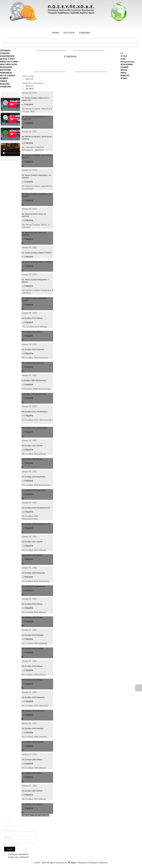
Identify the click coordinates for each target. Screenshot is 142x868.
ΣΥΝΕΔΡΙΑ (5, 53)
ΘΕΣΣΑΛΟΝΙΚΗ (126, 64)
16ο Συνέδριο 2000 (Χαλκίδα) (32, 728)
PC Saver (72, 862)
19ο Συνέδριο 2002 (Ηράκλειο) (32, 697)
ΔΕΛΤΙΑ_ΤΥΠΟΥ (7, 59)
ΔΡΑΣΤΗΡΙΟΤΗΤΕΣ (8, 64)
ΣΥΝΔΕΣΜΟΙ (5, 86)
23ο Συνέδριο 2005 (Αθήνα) (31, 604)
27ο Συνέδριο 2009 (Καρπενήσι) (33, 477)
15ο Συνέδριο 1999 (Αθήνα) (31, 760)
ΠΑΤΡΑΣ (123, 78)
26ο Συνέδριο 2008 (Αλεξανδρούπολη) (35, 508)
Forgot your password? (18, 854)
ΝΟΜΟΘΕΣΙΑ (6, 73)
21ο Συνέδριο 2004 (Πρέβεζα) (32, 635)
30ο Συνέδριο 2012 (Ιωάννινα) (32, 349)
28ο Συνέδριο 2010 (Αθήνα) (31, 446)
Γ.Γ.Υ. (121, 53)
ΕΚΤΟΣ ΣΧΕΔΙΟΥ (7, 75)
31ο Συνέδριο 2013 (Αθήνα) (31, 318)
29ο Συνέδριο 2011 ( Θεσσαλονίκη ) (34, 412)
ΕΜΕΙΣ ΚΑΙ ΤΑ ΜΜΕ (9, 62)
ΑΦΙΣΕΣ (3, 81)
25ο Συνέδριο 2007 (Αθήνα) (31, 542)
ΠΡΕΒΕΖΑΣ (124, 75)
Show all (29, 79)
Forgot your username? (18, 857)
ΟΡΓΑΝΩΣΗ (5, 50)
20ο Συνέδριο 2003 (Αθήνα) (31, 666)
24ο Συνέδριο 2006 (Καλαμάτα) (33, 573)
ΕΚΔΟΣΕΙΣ (5, 84)
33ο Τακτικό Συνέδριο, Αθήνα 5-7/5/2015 (36, 253)
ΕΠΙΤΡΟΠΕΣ (5, 70)
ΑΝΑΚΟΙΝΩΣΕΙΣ (7, 56)
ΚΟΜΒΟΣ (4, 78)
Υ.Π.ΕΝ (122, 59)
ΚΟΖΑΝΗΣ (123, 67)
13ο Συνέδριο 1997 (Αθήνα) (31, 791)
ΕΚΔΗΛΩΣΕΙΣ (6, 67)
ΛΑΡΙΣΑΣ (123, 70)
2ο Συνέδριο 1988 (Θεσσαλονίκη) (33, 381)
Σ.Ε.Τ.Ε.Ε (123, 56)
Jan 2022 (30, 88)
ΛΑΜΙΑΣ (122, 73)
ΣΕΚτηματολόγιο (127, 62)
